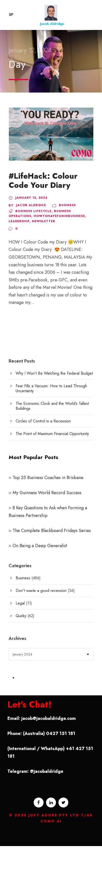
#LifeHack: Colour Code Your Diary (43, 180)
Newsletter (43, 221)
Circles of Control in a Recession (43, 421)
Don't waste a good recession (41, 590)
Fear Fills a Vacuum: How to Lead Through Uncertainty (51, 388)
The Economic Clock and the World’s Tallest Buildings (52, 406)
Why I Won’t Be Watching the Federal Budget (54, 373)
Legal (20, 603)
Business (67, 205)
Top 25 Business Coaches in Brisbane (48, 477)
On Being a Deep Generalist (40, 545)
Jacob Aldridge (31, 205)
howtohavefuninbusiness (59, 216)
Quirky (21, 616)
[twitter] (63, 802)
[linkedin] (51, 802)
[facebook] (39, 802)
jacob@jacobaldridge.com (48, 718)
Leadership (19, 221)
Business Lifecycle (33, 211)
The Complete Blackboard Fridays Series (51, 530)
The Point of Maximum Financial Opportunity (52, 434)
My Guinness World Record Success (47, 492)
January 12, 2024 (31, 197)
